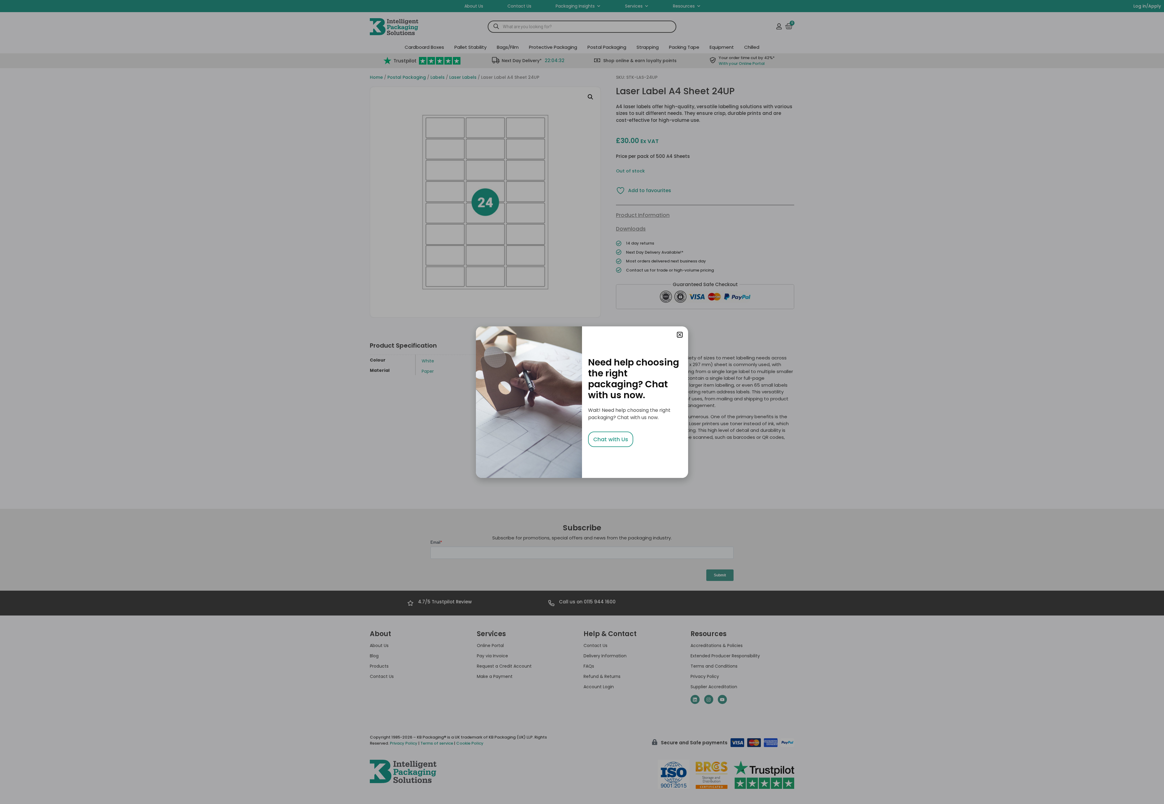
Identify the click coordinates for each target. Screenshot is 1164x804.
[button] (679, 334)
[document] (582, 402)
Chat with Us (610, 439)
